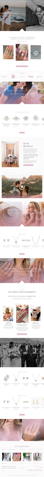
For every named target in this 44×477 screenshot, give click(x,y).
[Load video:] (22, 186)
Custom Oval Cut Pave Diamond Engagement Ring (35, 124)
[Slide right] (23, 130)
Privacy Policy (27, 475)
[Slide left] (20, 130)
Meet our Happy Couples (22, 96)
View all (22, 132)
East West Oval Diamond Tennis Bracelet (26, 246)
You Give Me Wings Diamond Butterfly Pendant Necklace (35, 384)
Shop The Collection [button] (37, 428)
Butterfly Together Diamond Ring (6, 384)
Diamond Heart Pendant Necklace (16, 408)
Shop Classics (22, 218)
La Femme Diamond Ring (26, 407)
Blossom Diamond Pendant (16, 383)
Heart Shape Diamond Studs (6, 407)
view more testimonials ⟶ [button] (22, 362)
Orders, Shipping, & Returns (20, 475)
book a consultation (22, 18)
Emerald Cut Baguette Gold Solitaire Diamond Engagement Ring (6, 125)
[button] (6, 1)
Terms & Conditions (34, 475)
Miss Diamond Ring (11, 475)
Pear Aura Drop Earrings (35, 407)
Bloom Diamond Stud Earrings (25, 384)
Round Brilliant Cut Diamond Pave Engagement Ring (16, 125)
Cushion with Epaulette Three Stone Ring (26, 124)
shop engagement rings (22, 66)
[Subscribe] (13, 470)
